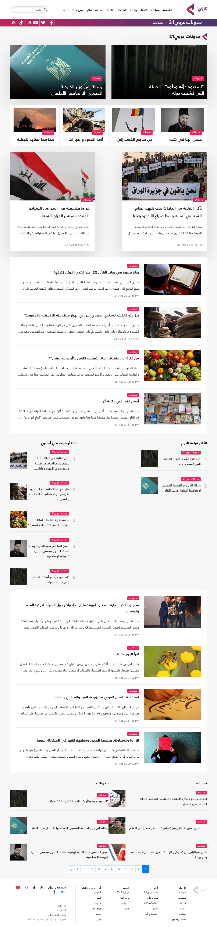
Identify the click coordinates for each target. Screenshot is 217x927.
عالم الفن (124, 898)
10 (84, 868)
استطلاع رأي (151, 914)
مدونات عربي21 (185, 22)
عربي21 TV (123, 892)
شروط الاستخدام (57, 915)
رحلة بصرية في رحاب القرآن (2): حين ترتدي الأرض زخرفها (96, 272)
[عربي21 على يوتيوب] (35, 22)
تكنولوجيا (124, 903)
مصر (98, 914)
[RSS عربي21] (13, 22)
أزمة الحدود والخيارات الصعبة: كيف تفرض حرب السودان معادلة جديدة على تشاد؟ (86, 140)
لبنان (98, 919)
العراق (98, 892)
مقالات (111, 10)
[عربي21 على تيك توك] (21, 22)
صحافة (99, 10)
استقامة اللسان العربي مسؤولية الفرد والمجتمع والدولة (97, 697)
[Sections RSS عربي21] (50, 888)
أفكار (89, 10)
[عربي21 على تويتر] (43, 22)
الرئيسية (166, 10)
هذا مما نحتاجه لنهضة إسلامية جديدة (35, 140)
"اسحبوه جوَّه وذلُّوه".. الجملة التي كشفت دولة (182, 462)
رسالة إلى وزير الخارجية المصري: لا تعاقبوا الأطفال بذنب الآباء (181, 488)
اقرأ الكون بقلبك (127, 654)
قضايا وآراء (152, 898)
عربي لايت (78, 10)
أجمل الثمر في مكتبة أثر (121, 401)
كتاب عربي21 (151, 892)
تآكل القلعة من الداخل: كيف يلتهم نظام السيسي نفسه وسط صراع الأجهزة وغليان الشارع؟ (166, 213)
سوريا (98, 903)
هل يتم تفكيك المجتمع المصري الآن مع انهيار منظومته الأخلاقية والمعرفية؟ (81, 315)
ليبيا (99, 898)
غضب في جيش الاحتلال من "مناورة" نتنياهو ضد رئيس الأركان (168, 828)
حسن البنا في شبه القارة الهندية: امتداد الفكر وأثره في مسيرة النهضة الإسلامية (183, 140)
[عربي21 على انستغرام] (29, 22)
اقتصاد (144, 10)
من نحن (62, 906)
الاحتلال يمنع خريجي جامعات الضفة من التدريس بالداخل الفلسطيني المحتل (173, 801)
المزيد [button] (65, 10)
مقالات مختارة (151, 903)
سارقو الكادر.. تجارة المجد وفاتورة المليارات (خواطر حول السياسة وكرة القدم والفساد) (82, 608)
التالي (74, 868)
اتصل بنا (61, 910)
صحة (126, 908)
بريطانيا (97, 908)
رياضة (133, 10)
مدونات (158, 22)
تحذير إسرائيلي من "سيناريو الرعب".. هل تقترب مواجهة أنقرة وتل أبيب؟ (169, 855)
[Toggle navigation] (45, 9)
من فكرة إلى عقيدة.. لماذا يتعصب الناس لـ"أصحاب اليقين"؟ (94, 358)
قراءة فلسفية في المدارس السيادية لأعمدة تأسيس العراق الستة (58, 212)
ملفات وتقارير (179, 919)
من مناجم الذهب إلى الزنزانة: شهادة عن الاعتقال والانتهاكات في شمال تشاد (135, 140)
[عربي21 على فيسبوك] (51, 22)
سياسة (155, 10)
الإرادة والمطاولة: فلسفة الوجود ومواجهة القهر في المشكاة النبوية (88, 740)
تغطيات (122, 10)
